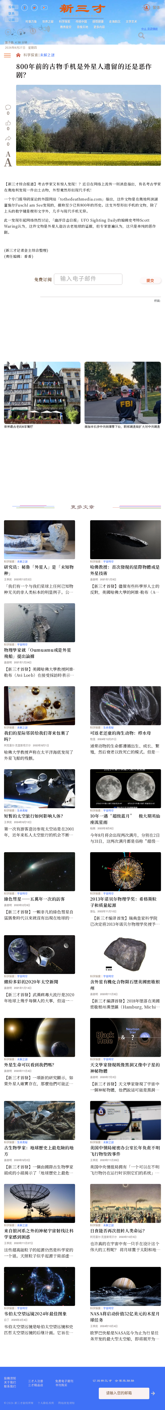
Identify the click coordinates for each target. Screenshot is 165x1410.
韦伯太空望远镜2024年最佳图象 (35, 1314)
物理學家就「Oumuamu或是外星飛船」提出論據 (37, 653)
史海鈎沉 (114, 21)
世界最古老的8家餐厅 (18, 426)
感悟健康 (98, 21)
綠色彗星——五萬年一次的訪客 (34, 899)
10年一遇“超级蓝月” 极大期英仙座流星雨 (125, 819)
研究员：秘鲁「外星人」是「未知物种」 (39, 570)
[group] (33, 36)
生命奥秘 (108, 727)
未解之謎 (47, 55)
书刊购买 (61, 1385)
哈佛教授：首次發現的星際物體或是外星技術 (125, 570)
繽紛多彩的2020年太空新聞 (31, 982)
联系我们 (10, 1386)
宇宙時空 (108, 561)
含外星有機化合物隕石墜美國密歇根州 (125, 985)
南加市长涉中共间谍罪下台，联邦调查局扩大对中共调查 (122, 426)
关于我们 (10, 1382)
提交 (150, 281)
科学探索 (64, 21)
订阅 (11, 20)
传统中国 (81, 21)
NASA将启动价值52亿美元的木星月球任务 (125, 1317)
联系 (11, 13)
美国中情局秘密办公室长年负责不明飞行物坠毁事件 (125, 1151)
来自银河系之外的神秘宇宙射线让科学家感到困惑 (39, 1234)
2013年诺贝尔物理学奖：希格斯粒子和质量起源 (123, 902)
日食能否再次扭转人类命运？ (118, 1231)
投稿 (11, 7)
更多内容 (99, 27)
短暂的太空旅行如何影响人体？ (34, 816)
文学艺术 (131, 21)
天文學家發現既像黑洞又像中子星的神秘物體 (125, 1068)
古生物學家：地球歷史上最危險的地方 (39, 1151)
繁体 (156, 7)
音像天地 (82, 27)
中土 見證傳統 (149, 28)
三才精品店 (35, 1385)
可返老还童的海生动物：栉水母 (120, 733)
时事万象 (31, 21)
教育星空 (65, 27)
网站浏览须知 (66, 1403)
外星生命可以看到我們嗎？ (30, 1065)
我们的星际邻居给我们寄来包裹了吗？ (36, 736)
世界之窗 (48, 21)
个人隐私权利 (46, 1403)
